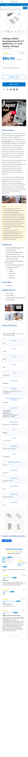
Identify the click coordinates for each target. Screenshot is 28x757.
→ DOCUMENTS (7, 540)
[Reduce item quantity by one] (4, 64)
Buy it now (14, 84)
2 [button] (12, 636)
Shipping (4, 67)
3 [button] (14, 636)
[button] (6, 53)
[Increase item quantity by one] (11, 64)
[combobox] (12, 7)
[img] (20, 561)
